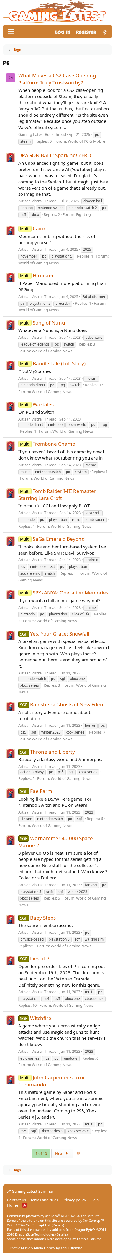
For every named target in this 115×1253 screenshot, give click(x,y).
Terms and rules (44, 1200)
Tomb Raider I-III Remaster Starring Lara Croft (57, 494)
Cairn (32, 228)
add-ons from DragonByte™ (74, 1229)
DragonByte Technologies (35, 1234)
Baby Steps (38, 917)
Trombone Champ (47, 443)
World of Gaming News (38, 262)
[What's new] (105, 31)
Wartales (37, 404)
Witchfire (35, 1018)
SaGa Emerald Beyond (52, 538)
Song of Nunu (42, 322)
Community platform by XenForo (54, 1216)
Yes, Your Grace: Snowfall (54, 633)
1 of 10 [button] (41, 1153)
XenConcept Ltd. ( (39, 1225)
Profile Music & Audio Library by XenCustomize (46, 1248)
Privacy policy (74, 1200)
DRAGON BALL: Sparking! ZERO (54, 155)
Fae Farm (36, 791)
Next (60, 1153)
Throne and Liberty (47, 751)
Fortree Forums (89, 1238)
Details (58, 1225)
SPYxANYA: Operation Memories (64, 592)
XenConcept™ (93, 1220)
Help (95, 1200)
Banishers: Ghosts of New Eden (61, 704)
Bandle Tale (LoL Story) (53, 363)
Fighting (83, 214)
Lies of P (34, 958)
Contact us (16, 1200)
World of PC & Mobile (86, 141)
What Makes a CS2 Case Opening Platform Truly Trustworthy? (57, 79)
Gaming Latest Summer (32, 1191)
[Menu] (11, 32)
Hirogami (37, 275)
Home (12, 1205)
